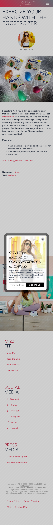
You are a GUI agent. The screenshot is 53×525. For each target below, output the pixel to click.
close (43, 239)
